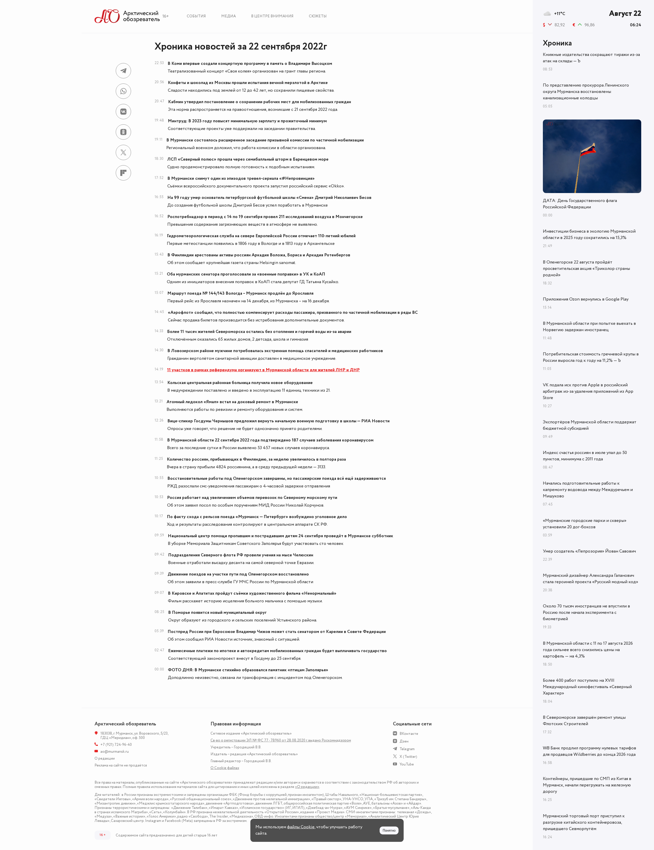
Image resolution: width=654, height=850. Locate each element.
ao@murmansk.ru (114, 751)
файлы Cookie (300, 827)
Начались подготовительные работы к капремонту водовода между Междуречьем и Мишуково (588, 489)
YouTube (407, 764)
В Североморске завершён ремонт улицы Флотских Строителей (584, 720)
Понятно (389, 830)
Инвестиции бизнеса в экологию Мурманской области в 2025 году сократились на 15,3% (589, 234)
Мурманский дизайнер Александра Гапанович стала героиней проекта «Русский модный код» (590, 578)
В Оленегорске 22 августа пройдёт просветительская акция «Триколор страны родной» (586, 268)
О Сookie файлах (225, 768)
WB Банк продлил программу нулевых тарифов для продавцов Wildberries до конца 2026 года (589, 751)
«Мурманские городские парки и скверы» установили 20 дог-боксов (584, 524)
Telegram (407, 749)
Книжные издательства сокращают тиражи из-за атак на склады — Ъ (591, 58)
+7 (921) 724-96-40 (116, 745)
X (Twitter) (408, 757)
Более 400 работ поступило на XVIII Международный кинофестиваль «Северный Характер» (587, 686)
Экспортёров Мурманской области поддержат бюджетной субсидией (589, 425)
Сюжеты (318, 16)
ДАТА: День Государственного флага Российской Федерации (580, 204)
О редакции (105, 758)
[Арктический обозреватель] (127, 16)
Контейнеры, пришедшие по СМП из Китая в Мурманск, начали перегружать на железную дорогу (587, 785)
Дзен (404, 741)
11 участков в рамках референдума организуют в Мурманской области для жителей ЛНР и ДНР (263, 370)
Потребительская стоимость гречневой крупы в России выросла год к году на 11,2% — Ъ (591, 357)
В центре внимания (272, 16)
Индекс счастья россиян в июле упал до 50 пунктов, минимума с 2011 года (585, 456)
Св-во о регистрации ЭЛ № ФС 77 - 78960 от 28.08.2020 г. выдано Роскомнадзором (281, 740)
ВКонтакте (409, 734)
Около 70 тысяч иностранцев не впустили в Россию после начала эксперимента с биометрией (586, 612)
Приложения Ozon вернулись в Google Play (585, 299)
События (196, 16)
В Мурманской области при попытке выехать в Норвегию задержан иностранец (589, 326)
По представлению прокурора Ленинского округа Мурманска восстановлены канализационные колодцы (586, 91)
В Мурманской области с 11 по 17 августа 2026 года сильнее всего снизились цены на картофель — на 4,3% (588, 649)
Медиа (228, 16)
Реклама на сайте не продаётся (121, 765)
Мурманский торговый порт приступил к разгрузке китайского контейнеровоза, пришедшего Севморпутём (584, 822)
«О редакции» (307, 786)
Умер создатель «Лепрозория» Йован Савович (589, 551)
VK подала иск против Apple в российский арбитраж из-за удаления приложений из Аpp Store (588, 391)
